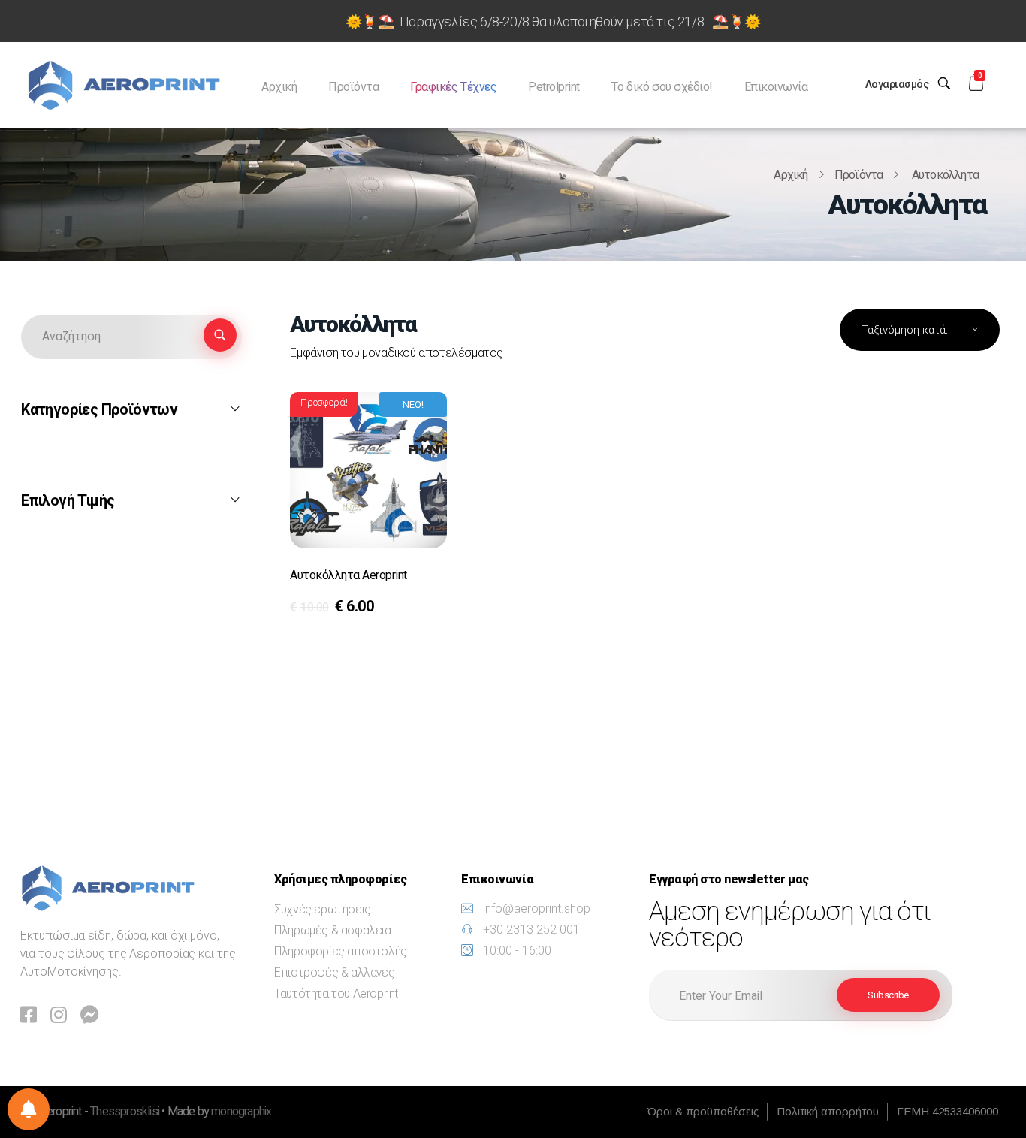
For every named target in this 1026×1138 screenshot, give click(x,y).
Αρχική (790, 175)
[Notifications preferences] (29, 1109)
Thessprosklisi (125, 1112)
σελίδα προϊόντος (349, 610)
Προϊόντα (858, 175)
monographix (241, 1112)
